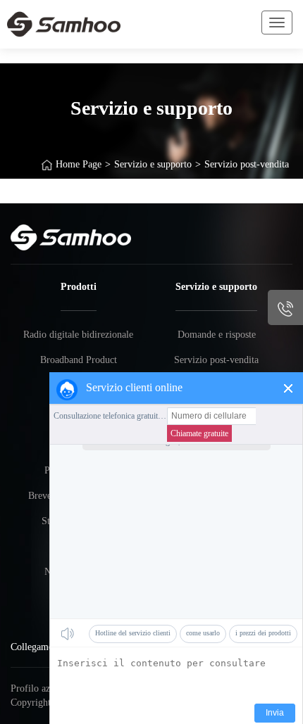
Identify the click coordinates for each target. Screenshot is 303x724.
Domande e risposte (217, 334)
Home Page (78, 164)
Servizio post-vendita (246, 164)
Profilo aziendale (44, 688)
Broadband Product (78, 360)
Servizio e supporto (153, 164)
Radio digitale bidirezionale (78, 334)
